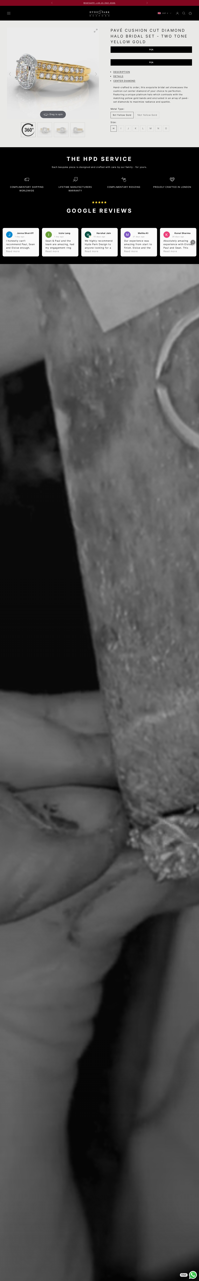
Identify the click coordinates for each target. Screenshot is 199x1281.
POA (151, 49)
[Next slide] (96, 74)
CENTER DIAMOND (124, 80)
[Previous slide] (10, 74)
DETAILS (118, 76)
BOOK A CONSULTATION (99, 3)
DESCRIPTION (121, 72)
